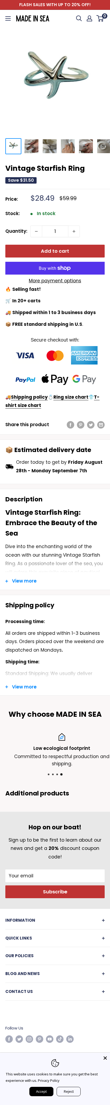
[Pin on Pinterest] (80, 425)
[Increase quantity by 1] (74, 231)
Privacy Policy (49, 1080)
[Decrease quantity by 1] (36, 231)
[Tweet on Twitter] (91, 425)
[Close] (105, 1057)
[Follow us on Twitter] (19, 1039)
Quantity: (16, 231)
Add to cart (55, 251)
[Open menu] (8, 18)
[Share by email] (101, 425)
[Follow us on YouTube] (49, 1039)
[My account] (89, 18)
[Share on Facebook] (70, 425)
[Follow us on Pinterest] (39, 1039)
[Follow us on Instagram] (29, 1039)
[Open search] (79, 18)
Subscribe (55, 891)
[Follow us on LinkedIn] (70, 1039)
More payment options (55, 281)
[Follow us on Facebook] (9, 1039)
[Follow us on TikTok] (60, 1039)
